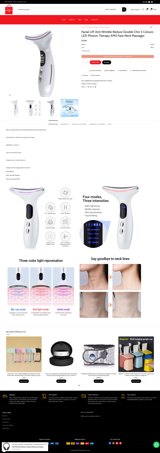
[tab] (53, 123)
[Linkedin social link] (93, 87)
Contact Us (5, 422)
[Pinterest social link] (152, 2)
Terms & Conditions (8, 425)
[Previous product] (149, 27)
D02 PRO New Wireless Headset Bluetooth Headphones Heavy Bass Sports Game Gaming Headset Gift (28, 447)
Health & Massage (104, 27)
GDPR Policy (5, 428)
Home (83, 27)
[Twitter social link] (88, 87)
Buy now (106, 62)
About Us (5, 416)
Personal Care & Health (92, 27)
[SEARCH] (124, 9)
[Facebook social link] (144, 2)
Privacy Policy (6, 419)
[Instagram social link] (146, 2)
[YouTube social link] (149, 2)
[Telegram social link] (95, 87)
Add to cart (95, 62)
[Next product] (153, 27)
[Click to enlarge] (10, 95)
